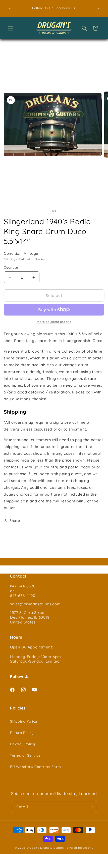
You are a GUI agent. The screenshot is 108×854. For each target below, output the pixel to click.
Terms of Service (25, 755)
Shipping (9, 259)
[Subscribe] (91, 807)
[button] (10, 28)
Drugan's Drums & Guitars (45, 847)
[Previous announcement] (9, 8)
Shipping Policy (23, 721)
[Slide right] (65, 211)
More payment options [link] (54, 322)
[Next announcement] (98, 8)
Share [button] (15, 520)
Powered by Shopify (79, 847)
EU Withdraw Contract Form (35, 766)
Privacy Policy (22, 744)
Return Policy (22, 732)
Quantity (11, 267)
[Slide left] (42, 211)
